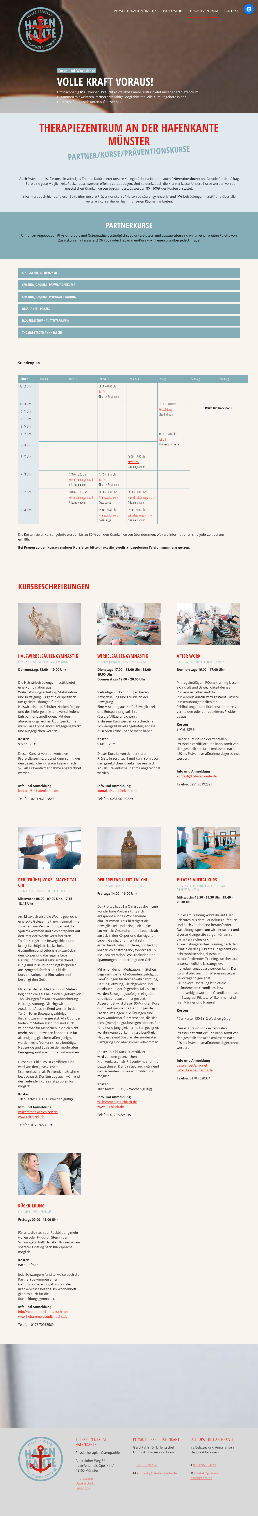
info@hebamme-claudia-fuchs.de (43, 1311)
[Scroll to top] (249, 1507)
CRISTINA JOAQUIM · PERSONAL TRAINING (49, 297)
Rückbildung (165, 409)
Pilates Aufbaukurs (108, 497)
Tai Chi (102, 391)
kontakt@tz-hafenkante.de (38, 790)
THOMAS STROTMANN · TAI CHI (42, 332)
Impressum (84, 1478)
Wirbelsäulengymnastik (81, 480)
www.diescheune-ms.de (195, 1070)
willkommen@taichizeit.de (38, 1112)
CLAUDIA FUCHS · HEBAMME (39, 273)
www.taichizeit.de (31, 1117)
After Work (133, 462)
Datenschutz (85, 1483)
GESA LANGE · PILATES (36, 309)
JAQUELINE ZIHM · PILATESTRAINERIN (45, 320)
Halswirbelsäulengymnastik (142, 497)
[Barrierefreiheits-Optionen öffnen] (249, 9)
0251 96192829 (147, 1465)
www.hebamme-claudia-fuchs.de (43, 1316)
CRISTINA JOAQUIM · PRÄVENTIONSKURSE (48, 284)
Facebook (83, 1488)
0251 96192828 (204, 1465)
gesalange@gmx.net (192, 1065)
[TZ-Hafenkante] (40, 11)
